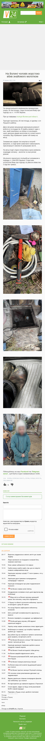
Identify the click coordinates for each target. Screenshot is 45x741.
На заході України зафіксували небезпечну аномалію (22, 608)
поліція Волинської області (27, 116)
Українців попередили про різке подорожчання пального (24, 585)
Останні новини (7, 544)
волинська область (18, 478)
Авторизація (20, 22)
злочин (27, 478)
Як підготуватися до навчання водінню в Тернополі (25, 683)
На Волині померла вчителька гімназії (23, 662)
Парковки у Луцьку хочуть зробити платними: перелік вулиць (23, 693)
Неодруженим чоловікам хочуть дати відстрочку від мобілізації (25, 593)
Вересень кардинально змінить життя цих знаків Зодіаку (24, 555)
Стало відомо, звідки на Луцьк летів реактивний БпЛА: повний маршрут (24, 688)
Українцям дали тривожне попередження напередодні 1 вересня (22, 579)
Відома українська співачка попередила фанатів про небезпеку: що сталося (24, 679)
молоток (38, 478)
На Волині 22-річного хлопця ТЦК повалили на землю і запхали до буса (25, 641)
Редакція (23, 716)
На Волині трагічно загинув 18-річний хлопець (26, 670)
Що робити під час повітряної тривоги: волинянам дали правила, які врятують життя (25, 636)
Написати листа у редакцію (22, 721)
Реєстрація (5, 22)
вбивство (9, 480)
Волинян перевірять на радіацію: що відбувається (25, 618)
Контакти (22, 719)
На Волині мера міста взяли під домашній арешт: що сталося (25, 666)
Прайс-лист (22, 724)
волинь (9, 478)
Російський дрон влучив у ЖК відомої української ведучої (22, 622)
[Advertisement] (22, 47)
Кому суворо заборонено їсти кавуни (20, 565)
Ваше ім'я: (6, 502)
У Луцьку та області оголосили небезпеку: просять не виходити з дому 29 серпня (25, 603)
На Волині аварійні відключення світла (21, 653)
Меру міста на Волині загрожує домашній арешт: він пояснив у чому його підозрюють (23, 598)
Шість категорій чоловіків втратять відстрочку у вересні (24, 614)
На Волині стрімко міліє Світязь (21, 589)
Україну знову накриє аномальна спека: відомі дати (25, 626)
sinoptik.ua (12, 708)
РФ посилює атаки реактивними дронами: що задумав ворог (23, 674)
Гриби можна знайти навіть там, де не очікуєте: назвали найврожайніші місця (24, 569)
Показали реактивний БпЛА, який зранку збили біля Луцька (25, 657)
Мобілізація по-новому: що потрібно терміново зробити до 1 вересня (24, 630)
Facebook (25, 471)
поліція (32, 478)
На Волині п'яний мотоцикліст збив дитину (24, 650)
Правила (27, 521)
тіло (4, 480)
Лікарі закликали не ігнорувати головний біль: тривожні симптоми (23, 561)
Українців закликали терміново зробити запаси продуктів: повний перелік (24, 646)
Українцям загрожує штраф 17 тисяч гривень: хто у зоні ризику (25, 574)
